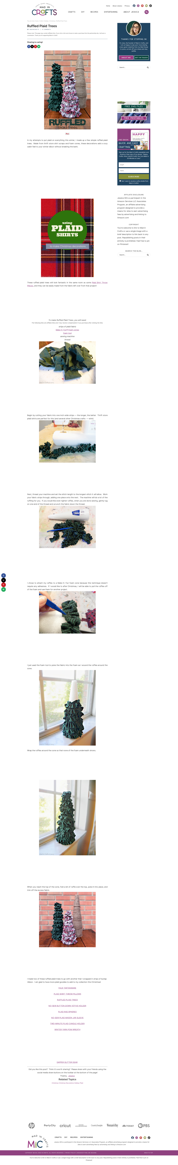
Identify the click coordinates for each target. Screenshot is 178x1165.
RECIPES (74, 1137)
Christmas (55, 1083)
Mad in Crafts (44, 9)
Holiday (76, 1083)
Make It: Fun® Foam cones (67, 330)
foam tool (67, 333)
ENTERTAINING (86, 1137)
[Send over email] (38, 46)
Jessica (71, 1076)
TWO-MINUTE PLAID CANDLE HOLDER (67, 1024)
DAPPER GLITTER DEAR (67, 1062)
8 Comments (46, 29)
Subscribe (133, 177)
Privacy (127, 6)
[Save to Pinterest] (35, 46)
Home (108, 6)
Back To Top (148, 1152)
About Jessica (117, 6)
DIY (65, 1137)
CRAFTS (58, 1137)
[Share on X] (32, 46)
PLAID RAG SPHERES (67, 1012)
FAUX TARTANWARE (67, 988)
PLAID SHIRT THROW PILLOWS (67, 994)
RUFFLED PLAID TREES (67, 1000)
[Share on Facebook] (28, 46)
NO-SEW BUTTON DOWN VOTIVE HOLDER (67, 1006)
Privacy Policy (70, 1152)
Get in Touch (141, 57)
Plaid (81, 1083)
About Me (126, 57)
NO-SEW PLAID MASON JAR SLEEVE (67, 1018)
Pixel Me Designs (90, 1152)
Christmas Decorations (66, 1083)
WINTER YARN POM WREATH (67, 1029)
